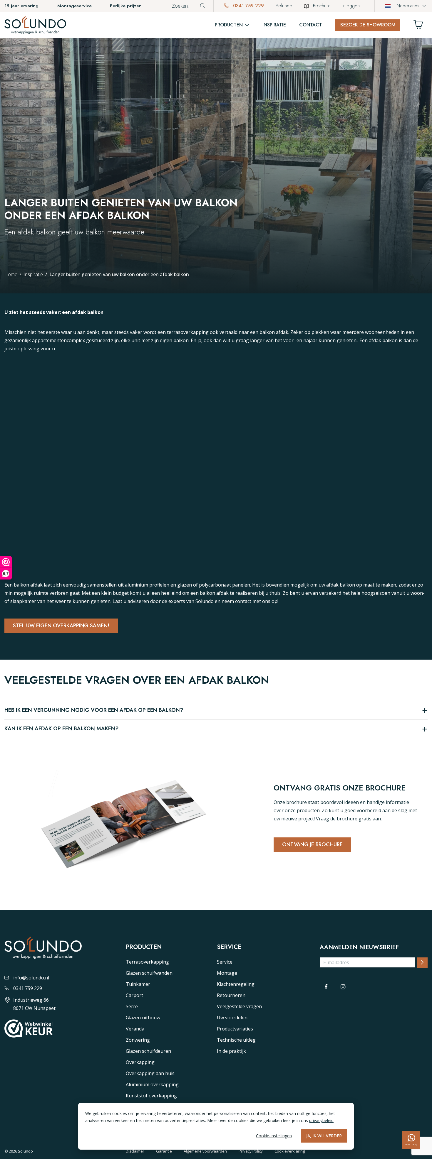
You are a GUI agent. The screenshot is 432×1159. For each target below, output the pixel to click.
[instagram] (343, 987)
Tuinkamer (138, 984)
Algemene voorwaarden (205, 1151)
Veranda (135, 1028)
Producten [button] (229, 24)
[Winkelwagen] (420, 26)
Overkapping (140, 1062)
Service (224, 962)
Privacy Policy (251, 1151)
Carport (134, 995)
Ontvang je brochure (312, 844)
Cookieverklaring (289, 1151)
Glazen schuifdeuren (148, 1051)
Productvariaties (235, 1028)
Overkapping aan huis (150, 1073)
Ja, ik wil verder (324, 1135)
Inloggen (351, 5)
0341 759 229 (248, 5)
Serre (132, 1006)
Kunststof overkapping (151, 1095)
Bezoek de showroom (367, 24)
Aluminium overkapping (152, 1084)
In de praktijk (231, 1051)
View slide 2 (219, 594)
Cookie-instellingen (274, 1135)
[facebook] (326, 987)
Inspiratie (274, 24)
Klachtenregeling (235, 984)
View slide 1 (213, 594)
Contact (310, 24)
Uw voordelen (232, 1017)
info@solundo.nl (31, 977)
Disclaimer (135, 1151)
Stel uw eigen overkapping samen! (61, 625)
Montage (227, 973)
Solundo (284, 5)
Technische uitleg (236, 1040)
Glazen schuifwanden (149, 973)
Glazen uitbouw (143, 1017)
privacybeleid (321, 1120)
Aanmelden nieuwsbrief (359, 947)
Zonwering (138, 1040)
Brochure (322, 5)
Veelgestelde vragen (239, 1006)
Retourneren (231, 995)
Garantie (164, 1151)
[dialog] (216, 1126)
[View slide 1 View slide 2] (216, 493)
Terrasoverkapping (147, 962)
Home (10, 274)
